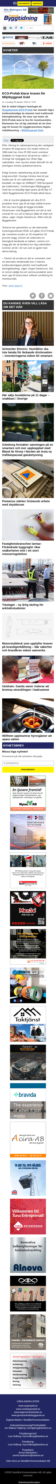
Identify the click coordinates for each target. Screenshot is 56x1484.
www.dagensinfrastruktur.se (28, 1412)
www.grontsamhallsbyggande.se (28, 1415)
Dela (6, 140)
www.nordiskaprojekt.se (28, 1409)
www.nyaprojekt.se (28, 1406)
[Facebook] (42, 295)
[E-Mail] (51, 295)
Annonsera (37, 3)
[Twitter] (33, 295)
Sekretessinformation (29, 1482)
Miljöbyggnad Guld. (32, 130)
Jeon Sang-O (15, 285)
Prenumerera (24, 3)
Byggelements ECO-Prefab (17, 110)
